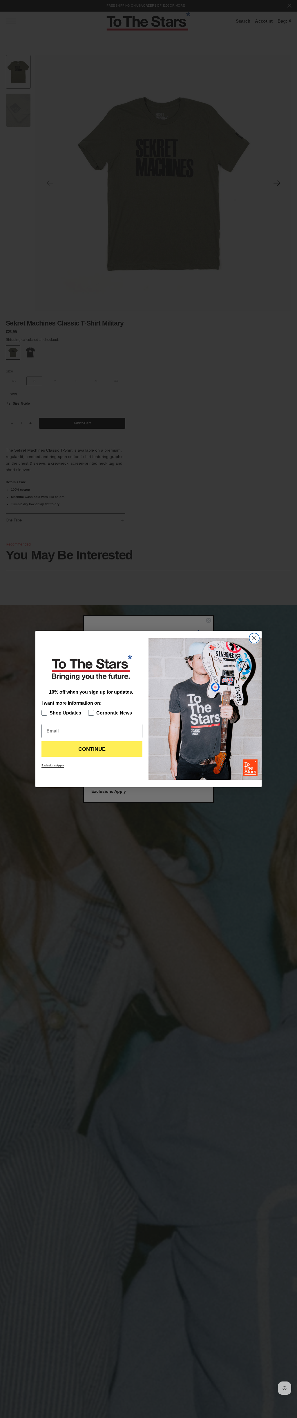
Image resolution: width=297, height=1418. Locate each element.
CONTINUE (92, 749)
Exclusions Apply (52, 765)
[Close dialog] (254, 638)
